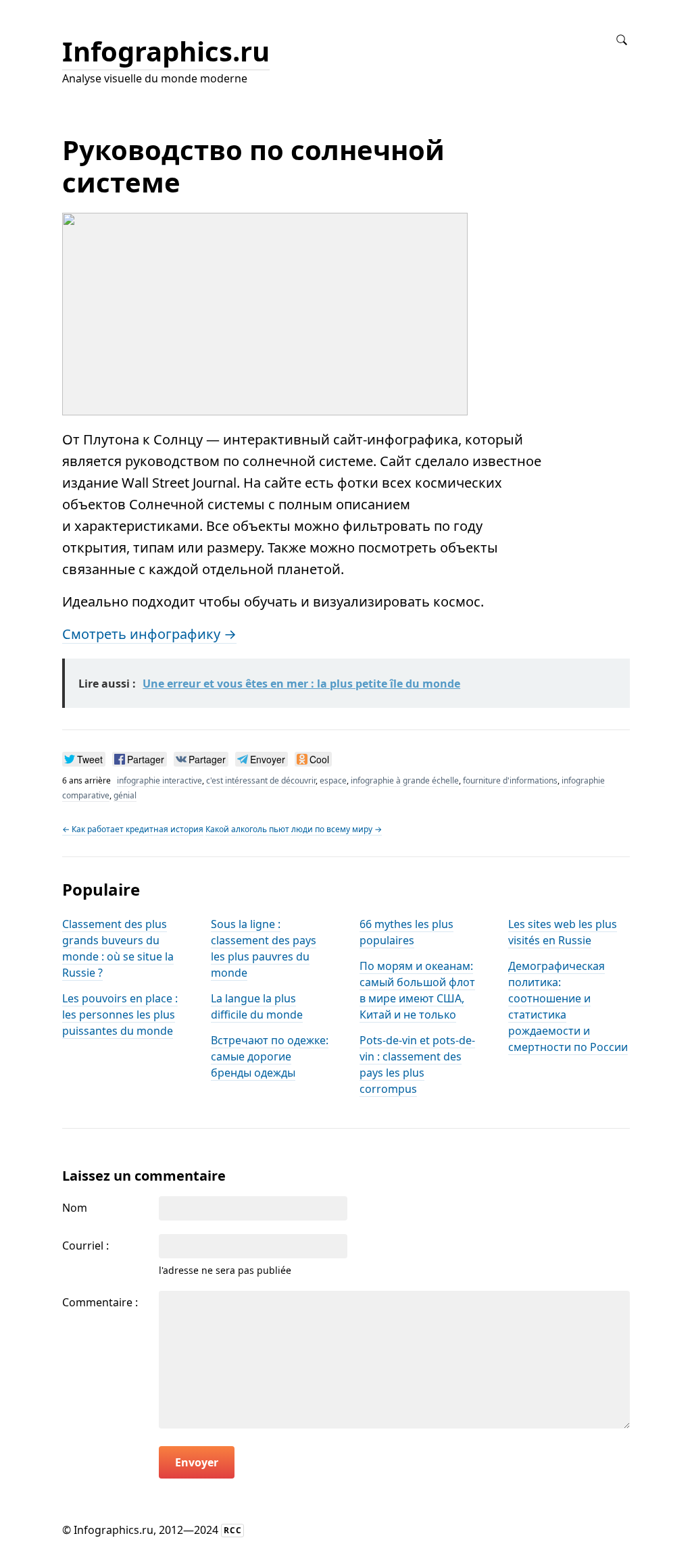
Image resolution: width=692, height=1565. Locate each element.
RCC (233, 1530)
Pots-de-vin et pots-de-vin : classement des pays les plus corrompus (417, 1064)
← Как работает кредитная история (132, 829)
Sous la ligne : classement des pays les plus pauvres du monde (263, 948)
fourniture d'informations (510, 780)
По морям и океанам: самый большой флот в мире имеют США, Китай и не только (417, 990)
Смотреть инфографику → (149, 634)
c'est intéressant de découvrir (261, 780)
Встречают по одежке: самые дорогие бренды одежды (269, 1056)
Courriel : (85, 1245)
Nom (74, 1207)
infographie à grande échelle (405, 780)
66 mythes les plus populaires (406, 932)
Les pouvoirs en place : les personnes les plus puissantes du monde (120, 1014)
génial (125, 795)
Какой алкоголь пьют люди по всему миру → (293, 829)
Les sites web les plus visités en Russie (562, 932)
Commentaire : (100, 1302)
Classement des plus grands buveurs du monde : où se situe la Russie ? (118, 948)
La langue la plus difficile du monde (257, 1006)
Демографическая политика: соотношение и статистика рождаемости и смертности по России (568, 1006)
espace (333, 780)
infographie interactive (159, 780)
